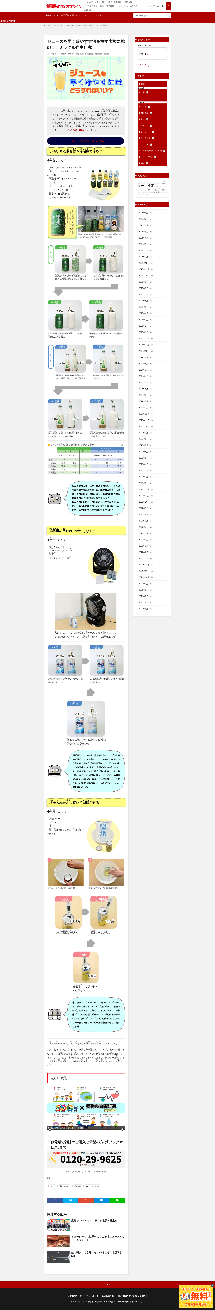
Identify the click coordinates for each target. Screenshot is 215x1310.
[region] (86, 1108)
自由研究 (83, 53)
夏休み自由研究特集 (102, 53)
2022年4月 (145, 539)
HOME (48, 25)
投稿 (144, 92)
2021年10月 (146, 577)
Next (122, 1129)
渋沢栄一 (140, 192)
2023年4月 (145, 464)
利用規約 (73, 1296)
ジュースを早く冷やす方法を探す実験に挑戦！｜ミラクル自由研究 (83, 25)
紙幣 (165, 190)
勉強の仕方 (146, 192)
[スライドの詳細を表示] (86, 1108)
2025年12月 (146, 263)
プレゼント (147, 132)
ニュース (146, 144)
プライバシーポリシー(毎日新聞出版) (97, 1296)
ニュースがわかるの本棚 (153, 150)
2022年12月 (146, 489)
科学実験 (90, 53)
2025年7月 (145, 294)
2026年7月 (145, 219)
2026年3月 (145, 244)
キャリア (146, 125)
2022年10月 (146, 502)
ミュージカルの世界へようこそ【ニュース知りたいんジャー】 (98, 1238)
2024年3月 (145, 395)
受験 (144, 119)
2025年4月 (145, 313)
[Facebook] (55, 1200)
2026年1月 (145, 257)
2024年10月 (146, 351)
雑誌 (102, 6)
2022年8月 (145, 514)
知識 (55, 25)
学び (143, 98)
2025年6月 (145, 301)
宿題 (77, 53)
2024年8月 (145, 363)
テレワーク (141, 190)
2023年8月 (145, 439)
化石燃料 (141, 194)
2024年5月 (145, 382)
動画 (144, 163)
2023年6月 (145, 451)
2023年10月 (146, 426)
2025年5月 (145, 307)
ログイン (143, 64)
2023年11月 (146, 420)
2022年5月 (145, 533)
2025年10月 (146, 275)
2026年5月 (145, 231)
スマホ (146, 190)
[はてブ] (102, 1200)
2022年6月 (145, 527)
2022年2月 (145, 552)
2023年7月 (145, 445)
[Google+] (86, 1200)
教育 (164, 188)
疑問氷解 (74, 15)
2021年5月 (145, 609)
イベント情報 (148, 157)
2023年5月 (145, 458)
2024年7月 (145, 370)
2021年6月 (145, 602)
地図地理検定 (141, 183)
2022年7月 (145, 521)
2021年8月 (145, 590)
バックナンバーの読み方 (126, 6)
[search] (168, 15)
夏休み (72, 53)
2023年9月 (145, 433)
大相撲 (151, 192)
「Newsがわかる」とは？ (95, 2)
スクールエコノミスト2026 (90, 15)
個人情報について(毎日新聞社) (132, 1296)
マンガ (145, 106)
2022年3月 (145, 546)
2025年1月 (145, 332)
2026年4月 (145, 238)
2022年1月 (145, 558)
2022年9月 (145, 508)
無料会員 (128, 2)
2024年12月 (146, 338)
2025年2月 (145, 326)
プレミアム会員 (90, 6)
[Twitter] (70, 1200)
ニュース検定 (151, 183)
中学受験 (65, 15)
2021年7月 (145, 596)
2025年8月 (145, 288)
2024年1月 (145, 407)
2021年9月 (145, 583)
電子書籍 (110, 6)
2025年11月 (146, 269)
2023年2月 (145, 476)
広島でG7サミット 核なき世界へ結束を (94, 1220)
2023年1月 (145, 483)
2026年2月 (145, 250)
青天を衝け (148, 183)
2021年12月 (146, 565)
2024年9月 (145, 357)
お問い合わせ (89, 10)
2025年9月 (145, 282)
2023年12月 (146, 414)
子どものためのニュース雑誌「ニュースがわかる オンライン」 (115, 1301)
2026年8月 (145, 212)
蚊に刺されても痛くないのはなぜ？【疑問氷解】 (96, 1254)
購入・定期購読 (115, 2)
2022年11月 (146, 495)
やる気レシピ (159, 188)
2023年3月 (145, 470)
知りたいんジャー (157, 183)
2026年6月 (145, 225)
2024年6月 (145, 376)
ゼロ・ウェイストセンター (147, 188)
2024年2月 (145, 401)
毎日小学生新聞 (156, 190)
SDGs (146, 194)
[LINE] (117, 1200)
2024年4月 (145, 389)
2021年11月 (146, 571)
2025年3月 (145, 319)
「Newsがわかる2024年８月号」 (74, 130)
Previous (50, 1129)
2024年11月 (146, 344)
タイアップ (147, 138)
